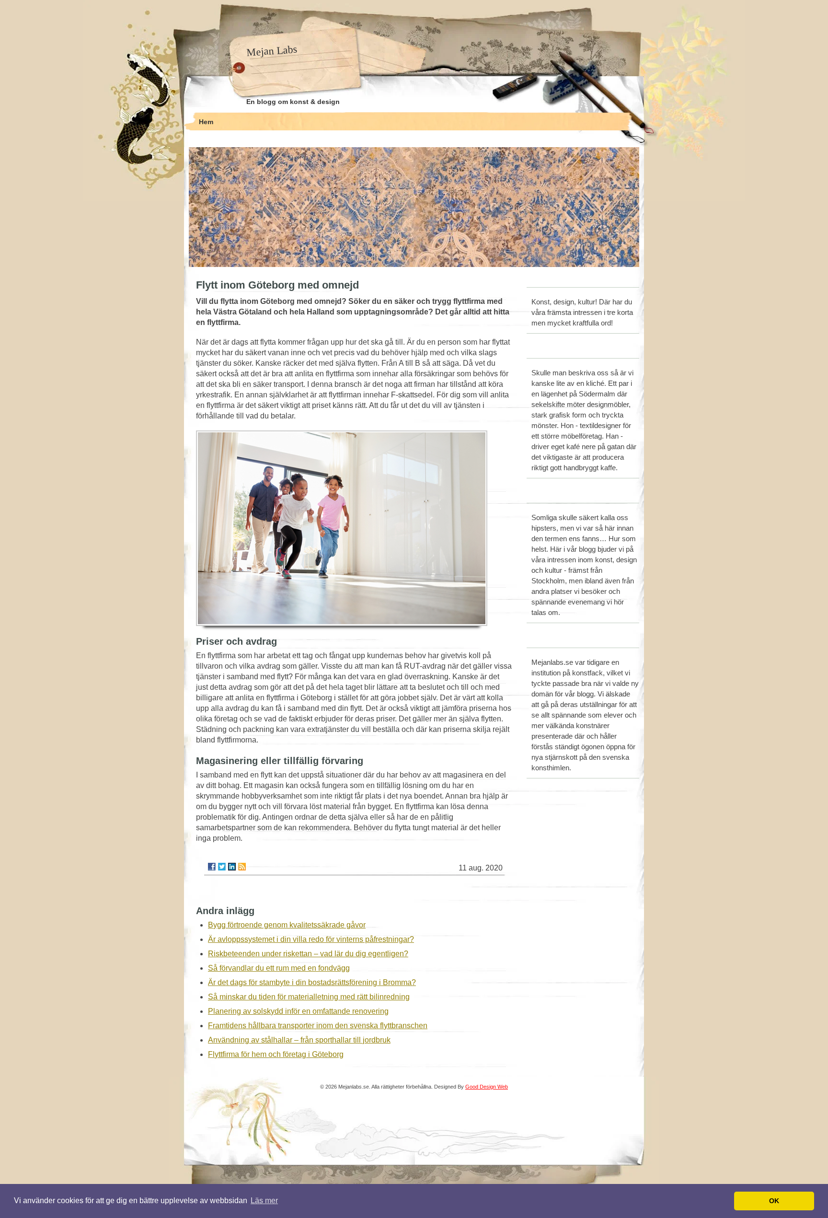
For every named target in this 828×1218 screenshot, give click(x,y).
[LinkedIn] (232, 866)
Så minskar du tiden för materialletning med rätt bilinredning (309, 997)
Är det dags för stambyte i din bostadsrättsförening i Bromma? (312, 982)
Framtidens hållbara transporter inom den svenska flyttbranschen (317, 1025)
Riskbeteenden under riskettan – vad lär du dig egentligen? (308, 954)
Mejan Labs (272, 50)
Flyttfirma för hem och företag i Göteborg (276, 1054)
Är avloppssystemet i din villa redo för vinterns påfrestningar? (311, 939)
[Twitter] (222, 866)
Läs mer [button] (264, 1200)
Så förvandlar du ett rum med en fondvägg (279, 968)
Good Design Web (486, 1087)
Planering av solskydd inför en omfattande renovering (298, 1011)
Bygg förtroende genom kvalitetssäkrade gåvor (287, 925)
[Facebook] (212, 866)
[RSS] (242, 866)
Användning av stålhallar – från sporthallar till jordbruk (299, 1040)
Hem (206, 122)
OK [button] (774, 1201)
